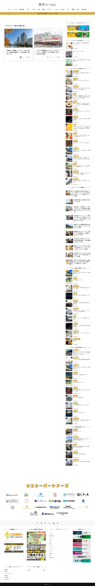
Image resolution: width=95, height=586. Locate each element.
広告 (78, 9)
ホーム (9, 9)
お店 (39, 9)
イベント (56, 9)
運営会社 (6, 575)
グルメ (28, 9)
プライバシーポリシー (8, 573)
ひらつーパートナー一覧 (9, 541)
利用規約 (6, 571)
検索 (44, 570)
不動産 (73, 9)
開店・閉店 (22, 9)
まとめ (34, 9)
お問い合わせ (84, 9)
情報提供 (6, 569)
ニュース (15, 9)
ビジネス (62, 9)
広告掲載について (7, 577)
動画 (43, 9)
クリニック (49, 9)
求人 (68, 9)
